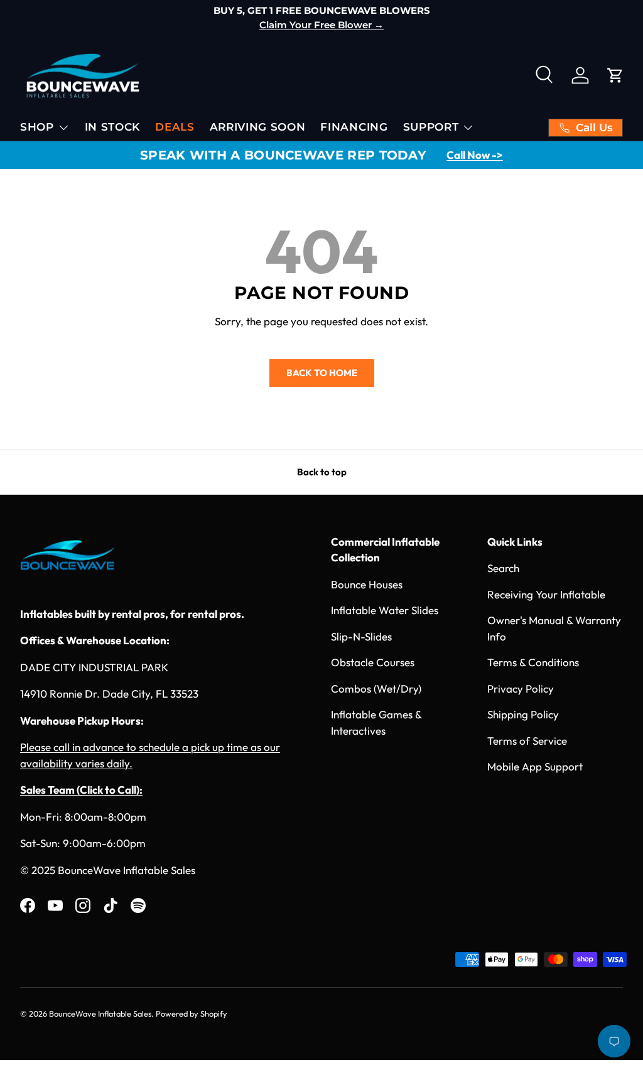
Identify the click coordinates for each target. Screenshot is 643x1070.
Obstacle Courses (372, 662)
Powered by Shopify (191, 1013)
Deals (174, 127)
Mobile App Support (535, 766)
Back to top (322, 472)
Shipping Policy (523, 714)
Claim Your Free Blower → (321, 25)
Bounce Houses (367, 584)
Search (503, 568)
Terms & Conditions (533, 662)
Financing (353, 127)
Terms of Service (527, 740)
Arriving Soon (258, 127)
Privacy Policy (520, 688)
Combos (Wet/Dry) (376, 688)
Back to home (321, 373)
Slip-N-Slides (361, 636)
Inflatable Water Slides (384, 610)
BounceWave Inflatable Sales (100, 1013)
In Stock (112, 127)
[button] (615, 75)
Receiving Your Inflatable (546, 594)
